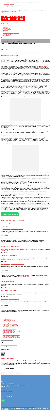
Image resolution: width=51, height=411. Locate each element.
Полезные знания (7, 29)
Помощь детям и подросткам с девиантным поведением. (14, 237)
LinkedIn (10, 220)
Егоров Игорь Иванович (8, 358)
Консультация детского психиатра (11, 327)
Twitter (6, 220)
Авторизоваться (6, 35)
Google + (14, 220)
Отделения (5, 27)
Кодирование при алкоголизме (10, 324)
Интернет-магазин (7, 34)
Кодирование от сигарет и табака (10, 326)
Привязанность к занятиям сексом (22, 91)
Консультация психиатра (8, 332)
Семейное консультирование (9, 329)
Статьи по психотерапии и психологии (9, 55)
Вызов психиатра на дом (8, 330)
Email (18, 220)
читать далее (21, 232)
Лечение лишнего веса (8, 319)
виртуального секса (18, 203)
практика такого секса (8, 122)
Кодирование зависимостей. (7, 281)
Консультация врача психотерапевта (11, 335)
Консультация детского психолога (11, 325)
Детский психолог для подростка (8, 272)
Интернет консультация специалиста (11, 337)
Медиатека (5, 30)
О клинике (5, 25)
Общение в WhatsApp (11, 214)
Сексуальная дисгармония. (7, 307)
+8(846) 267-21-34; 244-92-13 (7, 391)
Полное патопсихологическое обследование (13, 333)
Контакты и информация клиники (11, 33)
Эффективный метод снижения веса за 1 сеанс (12, 229)
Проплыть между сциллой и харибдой (10, 299)
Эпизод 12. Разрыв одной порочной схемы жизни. (12, 264)
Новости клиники (7, 31)
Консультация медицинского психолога (12, 331)
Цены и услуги (6, 28)
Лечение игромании (7, 323)
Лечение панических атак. (9, 320)
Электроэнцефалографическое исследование (13, 321)
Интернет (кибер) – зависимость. (8, 290)
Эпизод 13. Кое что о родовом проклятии (10, 246)
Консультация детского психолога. (9, 255)
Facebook (3, 220)
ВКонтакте (21, 220)
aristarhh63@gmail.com (9, 4)
